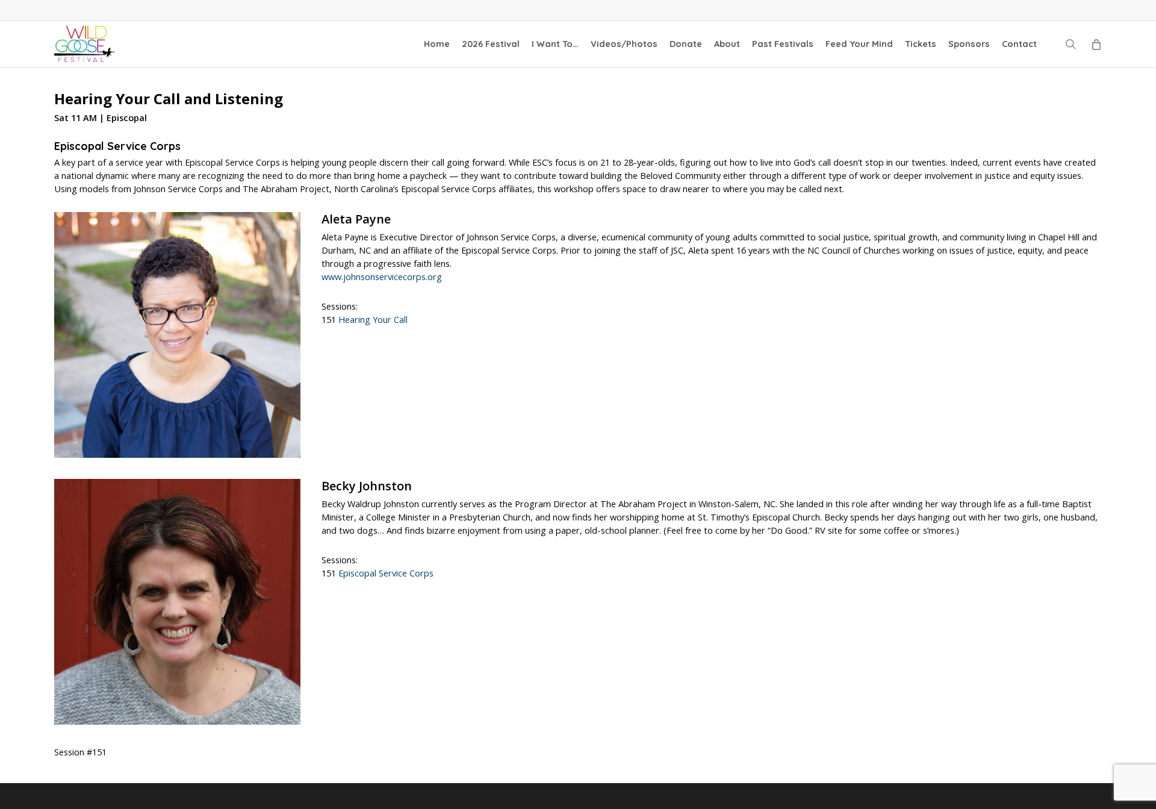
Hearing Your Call (373, 319)
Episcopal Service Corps (386, 573)
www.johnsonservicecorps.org (382, 277)
